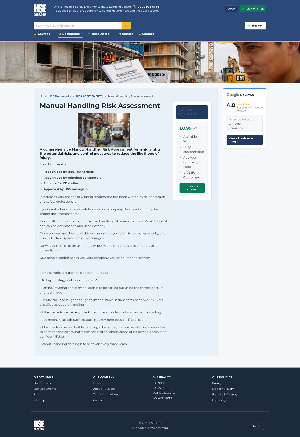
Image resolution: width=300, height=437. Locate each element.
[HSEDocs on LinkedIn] (254, 426)
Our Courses (42, 383)
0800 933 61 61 (148, 6)
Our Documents (45, 388)
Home (97, 383)
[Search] (126, 25)
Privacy (217, 383)
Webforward (159, 428)
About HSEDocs (104, 388)
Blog (37, 394)
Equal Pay (219, 400)
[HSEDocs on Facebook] (262, 426)
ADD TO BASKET (192, 188)
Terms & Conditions (106, 394)
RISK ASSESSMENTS (89, 96)
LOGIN (231, 8)
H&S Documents (60, 96)
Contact (98, 400)
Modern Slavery (223, 388)
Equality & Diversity (224, 394)
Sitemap (39, 400)
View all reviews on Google (245, 140)
